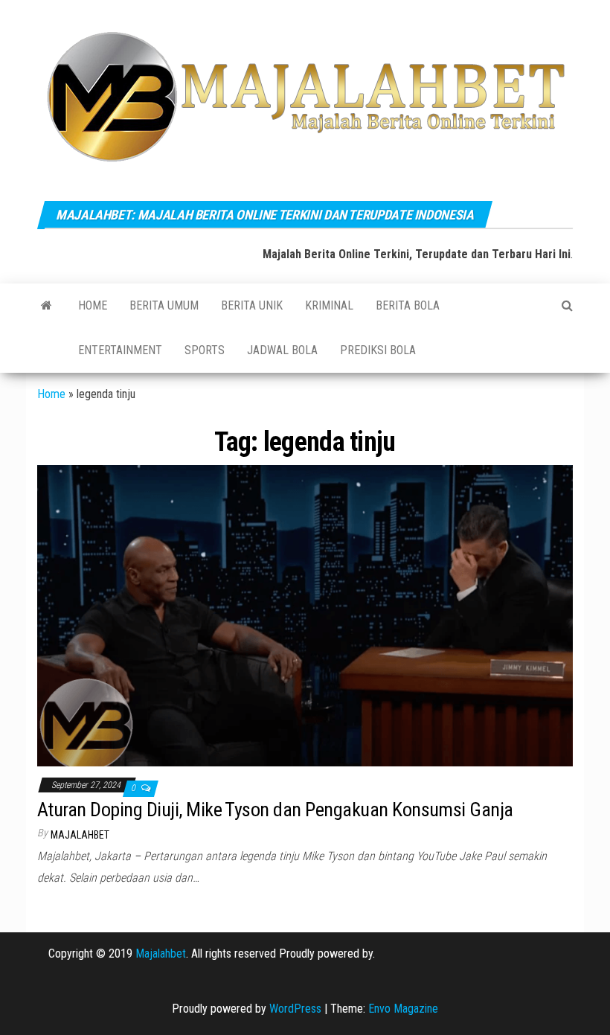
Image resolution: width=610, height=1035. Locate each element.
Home (92, 305)
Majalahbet (160, 953)
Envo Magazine (403, 1009)
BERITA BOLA (408, 305)
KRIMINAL (329, 305)
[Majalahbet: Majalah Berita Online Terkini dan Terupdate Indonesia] (46, 305)
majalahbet (80, 835)
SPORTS (204, 350)
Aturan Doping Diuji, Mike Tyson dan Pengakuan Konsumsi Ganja (275, 809)
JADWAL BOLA (282, 350)
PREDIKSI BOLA (378, 350)
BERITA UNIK (252, 305)
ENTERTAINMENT (120, 350)
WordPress (295, 1009)
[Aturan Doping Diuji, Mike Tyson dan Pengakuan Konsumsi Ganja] (305, 615)
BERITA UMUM (164, 305)
